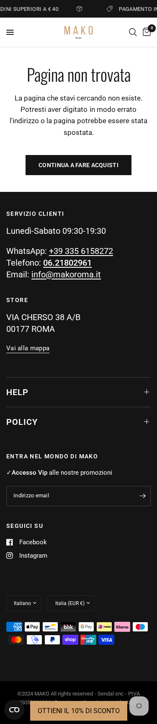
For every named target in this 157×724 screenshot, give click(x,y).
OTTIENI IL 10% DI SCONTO (79, 711)
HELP (17, 392)
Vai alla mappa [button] (27, 348)
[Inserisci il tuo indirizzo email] (142, 496)
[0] (145, 32)
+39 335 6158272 (81, 251)
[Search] (133, 32)
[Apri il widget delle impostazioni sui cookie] (14, 710)
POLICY (22, 422)
